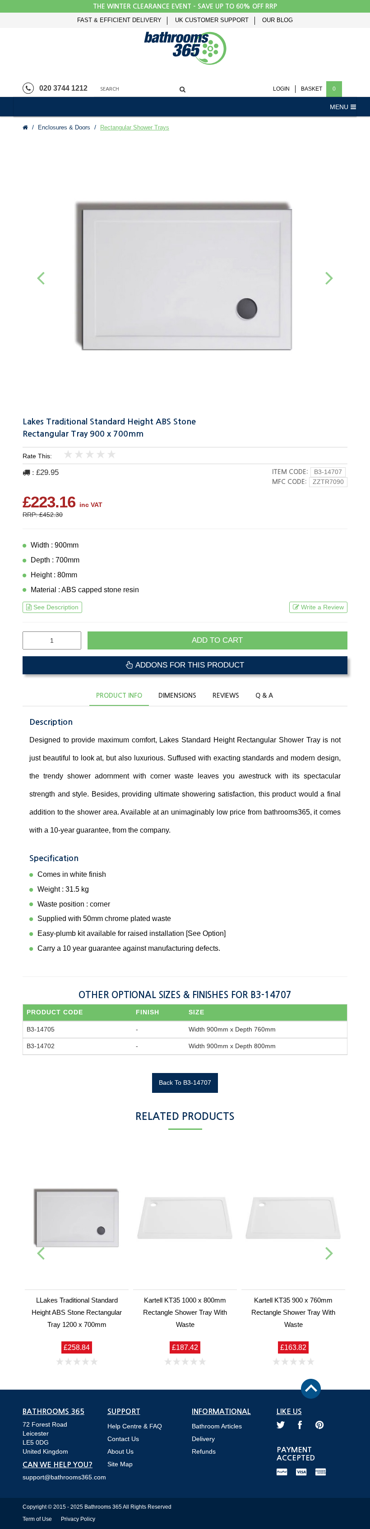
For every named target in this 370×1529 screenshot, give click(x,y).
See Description (56, 607)
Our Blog (277, 20)
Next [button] (329, 277)
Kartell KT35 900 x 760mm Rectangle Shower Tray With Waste (293, 1312)
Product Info (119, 695)
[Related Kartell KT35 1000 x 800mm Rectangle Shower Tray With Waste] (185, 1217)
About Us (120, 1451)
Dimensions (177, 695)
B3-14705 (41, 1029)
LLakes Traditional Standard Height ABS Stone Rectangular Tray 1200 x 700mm (77, 1312)
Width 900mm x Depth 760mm (232, 1029)
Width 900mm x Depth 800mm (232, 1046)
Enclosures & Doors (64, 127)
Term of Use (37, 1519)
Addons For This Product (189, 665)
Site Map (120, 1464)
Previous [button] (40, 277)
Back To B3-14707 (185, 1082)
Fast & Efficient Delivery (119, 20)
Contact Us (123, 1438)
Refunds (204, 1451)
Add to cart (217, 640)
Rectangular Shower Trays (134, 127)
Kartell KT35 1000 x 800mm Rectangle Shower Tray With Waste (185, 1312)
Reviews (226, 695)
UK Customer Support (212, 20)
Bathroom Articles (217, 1426)
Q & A (264, 695)
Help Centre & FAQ (134, 1426)
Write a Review (322, 607)
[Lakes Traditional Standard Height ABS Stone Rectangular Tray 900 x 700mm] (185, 276)
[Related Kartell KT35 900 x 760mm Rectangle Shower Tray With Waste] (293, 1217)
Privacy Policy (78, 1519)
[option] (185, 276)
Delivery (203, 1438)
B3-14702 (41, 1046)
